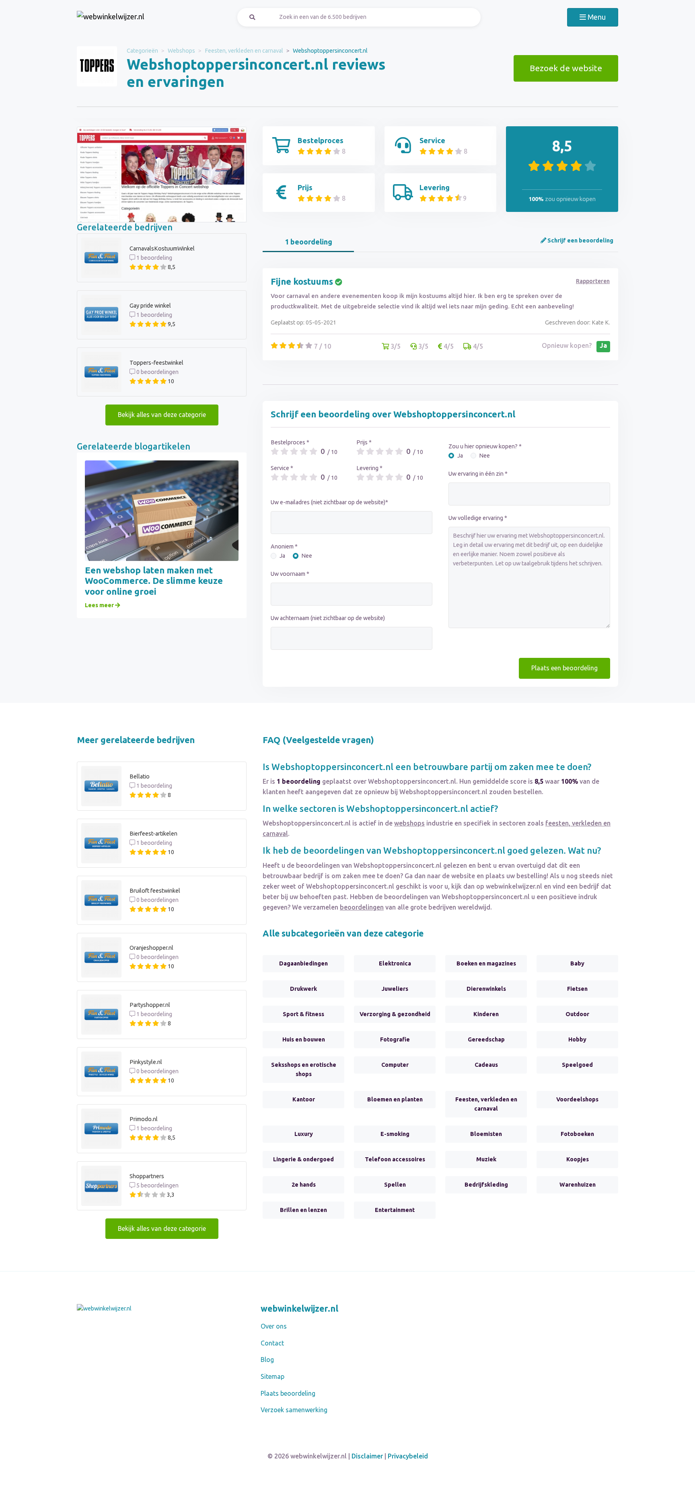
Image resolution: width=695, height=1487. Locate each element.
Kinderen (486, 1014)
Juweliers (395, 989)
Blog (267, 1359)
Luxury (303, 1134)
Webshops (181, 50)
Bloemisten (486, 1134)
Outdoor (577, 1014)
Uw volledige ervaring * (477, 518)
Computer (395, 1065)
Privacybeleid (408, 1456)
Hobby (577, 1039)
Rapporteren (593, 281)
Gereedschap (486, 1039)
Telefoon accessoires (395, 1159)
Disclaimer (367, 1456)
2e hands (304, 1184)
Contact (272, 1343)
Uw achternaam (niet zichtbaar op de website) (328, 618)
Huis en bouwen (303, 1039)
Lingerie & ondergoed (303, 1159)
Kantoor (303, 1099)
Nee (306, 555)
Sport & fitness (303, 1014)
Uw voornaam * (290, 574)
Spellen (395, 1184)
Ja (282, 555)
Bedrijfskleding (486, 1184)
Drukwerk (303, 989)
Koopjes (577, 1159)
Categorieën (142, 50)
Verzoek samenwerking (294, 1409)
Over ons (274, 1326)
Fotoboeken (577, 1134)
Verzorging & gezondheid (395, 1014)
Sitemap (272, 1376)
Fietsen (577, 989)
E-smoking (394, 1134)
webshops (409, 823)
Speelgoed (577, 1065)
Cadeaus (486, 1065)
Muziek (486, 1159)
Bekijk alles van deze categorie (162, 414)
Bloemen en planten (395, 1099)
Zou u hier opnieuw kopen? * (485, 446)
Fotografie (395, 1039)
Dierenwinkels (486, 989)
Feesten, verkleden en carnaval (244, 50)
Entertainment (395, 1210)
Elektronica (395, 963)
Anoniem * (284, 546)
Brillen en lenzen (303, 1210)
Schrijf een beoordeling (579, 240)
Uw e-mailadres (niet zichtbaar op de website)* (329, 502)
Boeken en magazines (486, 963)
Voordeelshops (577, 1099)
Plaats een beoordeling (564, 668)
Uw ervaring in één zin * (478, 473)
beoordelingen (362, 907)
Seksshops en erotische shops (303, 1069)
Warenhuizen (577, 1184)
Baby (577, 963)
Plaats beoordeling (288, 1393)
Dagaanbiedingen (303, 963)
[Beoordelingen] (110, 17)
